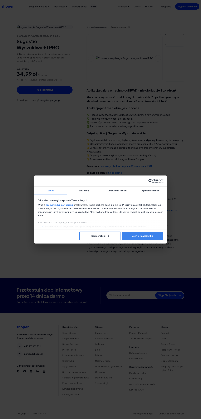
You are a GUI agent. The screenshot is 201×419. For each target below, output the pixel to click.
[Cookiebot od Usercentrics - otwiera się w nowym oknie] (150, 181)
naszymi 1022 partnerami (59, 205)
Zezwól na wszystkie (142, 235)
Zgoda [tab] (51, 190)
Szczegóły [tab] (84, 190)
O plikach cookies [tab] (150, 190)
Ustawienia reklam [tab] (117, 190)
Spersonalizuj (98, 235)
